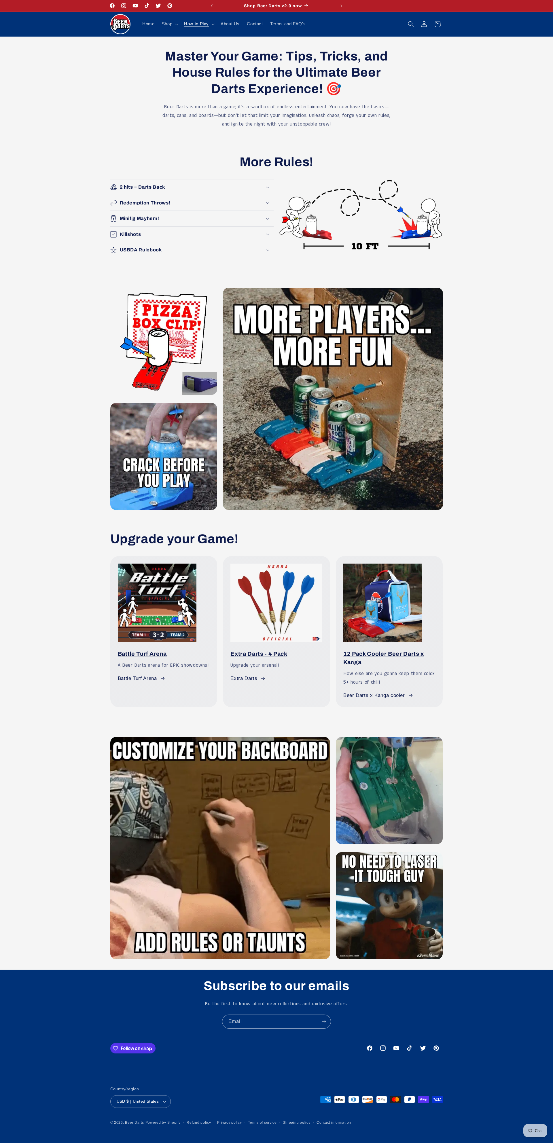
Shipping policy (296, 1122)
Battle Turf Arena (142, 654)
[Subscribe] (324, 1022)
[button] (169, 24)
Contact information (334, 1122)
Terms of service (262, 1122)
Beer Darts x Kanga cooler (374, 695)
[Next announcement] (341, 6)
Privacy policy (229, 1122)
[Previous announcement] (211, 6)
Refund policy (199, 1122)
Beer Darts (134, 1122)
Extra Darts (243, 678)
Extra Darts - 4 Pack (258, 654)
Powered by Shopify (163, 1122)
